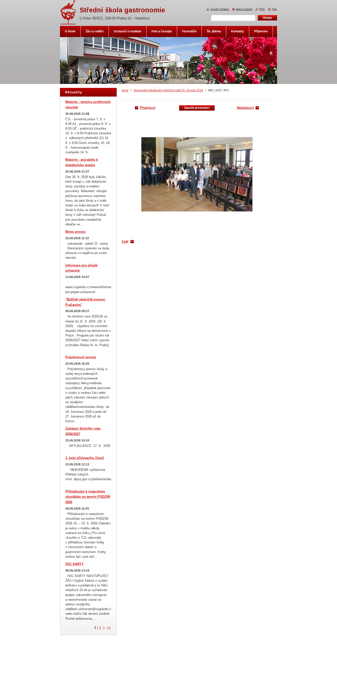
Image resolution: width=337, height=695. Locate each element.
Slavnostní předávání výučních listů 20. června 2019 (168, 90)
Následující (245, 108)
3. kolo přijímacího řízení (84, 458)
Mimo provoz (75, 232)
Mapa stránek (244, 9)
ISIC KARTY (74, 564)
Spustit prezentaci (196, 108)
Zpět (125, 241)
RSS (262, 9)
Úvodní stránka (219, 9)
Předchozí (147, 108)
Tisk (274, 9)
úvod (125, 90)
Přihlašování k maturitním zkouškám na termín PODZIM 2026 (87, 497)
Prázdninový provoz (80, 357)
